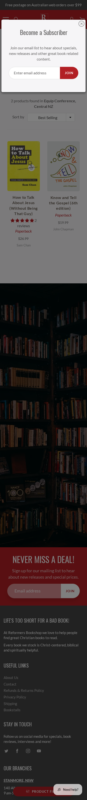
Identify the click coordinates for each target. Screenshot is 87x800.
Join (69, 73)
